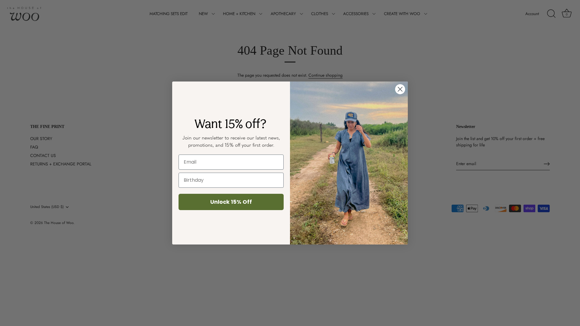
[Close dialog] (400, 89)
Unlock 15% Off (231, 202)
